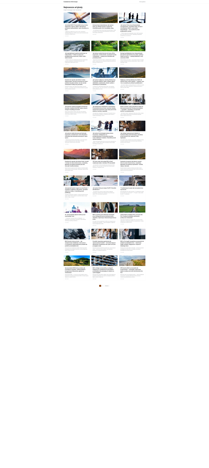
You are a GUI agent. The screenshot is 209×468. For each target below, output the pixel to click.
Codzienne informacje (71, 2)
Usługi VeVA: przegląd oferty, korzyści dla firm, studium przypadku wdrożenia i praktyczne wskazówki (131, 216)
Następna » (107, 285)
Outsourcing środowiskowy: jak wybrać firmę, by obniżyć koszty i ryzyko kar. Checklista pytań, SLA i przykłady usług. (103, 26)
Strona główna (142, 1)
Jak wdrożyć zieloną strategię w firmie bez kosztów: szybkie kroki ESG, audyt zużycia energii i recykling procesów (76, 108)
